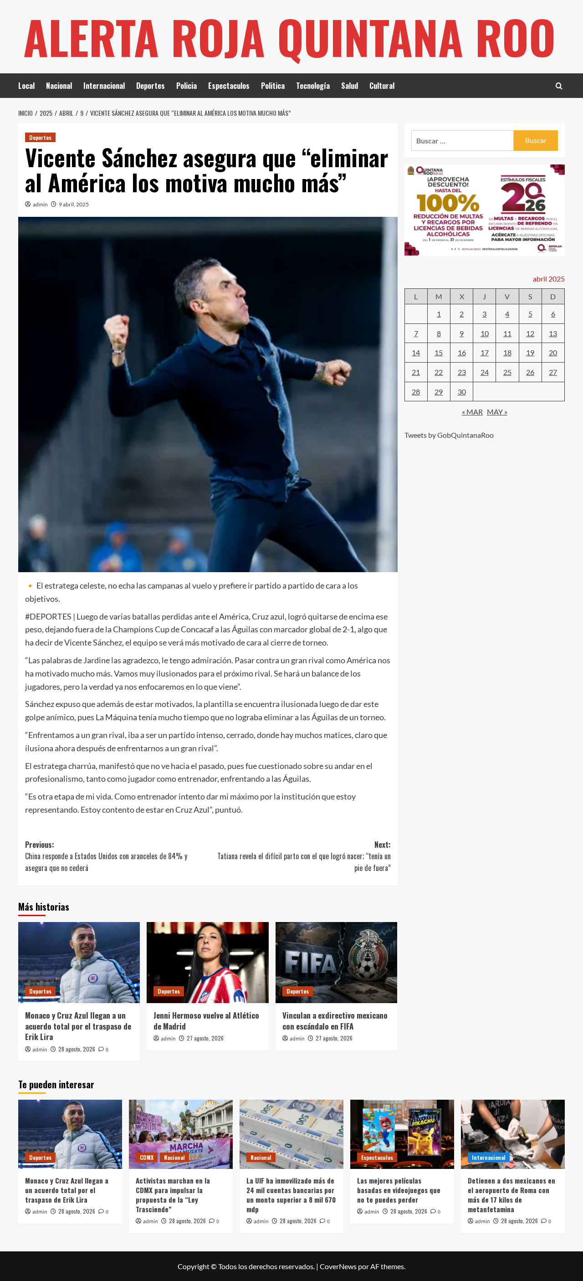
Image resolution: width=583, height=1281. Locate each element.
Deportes (150, 85)
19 (530, 352)
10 (485, 333)
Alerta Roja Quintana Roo (289, 36)
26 (530, 372)
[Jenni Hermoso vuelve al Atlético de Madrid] (207, 962)
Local (26, 85)
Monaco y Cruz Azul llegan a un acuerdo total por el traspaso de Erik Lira (78, 1026)
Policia (186, 85)
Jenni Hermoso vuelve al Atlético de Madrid (206, 1020)
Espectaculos (229, 85)
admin (40, 204)
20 (553, 352)
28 (416, 391)
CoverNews (338, 1266)
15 (439, 352)
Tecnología (313, 85)
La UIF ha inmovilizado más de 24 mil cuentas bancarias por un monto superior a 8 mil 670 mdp (291, 1194)
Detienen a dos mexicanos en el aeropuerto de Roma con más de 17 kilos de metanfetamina (511, 1194)
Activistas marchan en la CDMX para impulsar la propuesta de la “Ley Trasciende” (173, 1194)
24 (485, 372)
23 (462, 372)
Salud (349, 85)
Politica (273, 85)
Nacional (59, 85)
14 (416, 352)
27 (553, 372)
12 (530, 333)
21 (416, 372)
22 (439, 372)
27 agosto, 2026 (205, 1038)
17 (485, 352)
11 (507, 333)
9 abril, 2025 (74, 204)
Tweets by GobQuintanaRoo (449, 434)
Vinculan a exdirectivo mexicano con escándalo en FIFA (335, 1020)
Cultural (381, 85)
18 (507, 352)
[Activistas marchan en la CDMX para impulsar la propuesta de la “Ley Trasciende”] (181, 1134)
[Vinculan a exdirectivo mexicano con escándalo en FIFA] (336, 962)
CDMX (146, 1157)
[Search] (559, 86)
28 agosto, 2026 (76, 1049)
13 (553, 333)
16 (462, 352)
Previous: (106, 856)
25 (507, 372)
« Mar (472, 411)
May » (497, 411)
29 (439, 391)
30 (462, 391)
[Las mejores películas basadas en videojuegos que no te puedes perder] (402, 1134)
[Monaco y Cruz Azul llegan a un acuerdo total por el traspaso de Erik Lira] (79, 962)
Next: (303, 856)
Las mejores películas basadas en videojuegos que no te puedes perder (398, 1189)
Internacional (104, 85)
